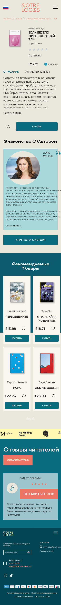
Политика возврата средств (18, 593)
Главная (7, 18)
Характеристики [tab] (37, 71)
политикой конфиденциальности (19, 565)
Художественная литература (40, 18)
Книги (19, 18)
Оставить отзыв (18, 460)
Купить (37, 126)
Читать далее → (13, 225)
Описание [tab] (11, 71)
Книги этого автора (30, 240)
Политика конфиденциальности (44, 593)
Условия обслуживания (23, 596)
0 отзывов (34, 55)
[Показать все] (56, 18)
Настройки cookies (42, 596)
